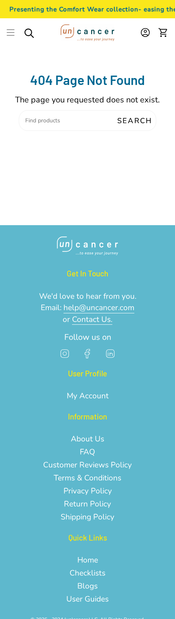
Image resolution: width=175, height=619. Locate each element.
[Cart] (163, 32)
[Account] (145, 32)
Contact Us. (92, 319)
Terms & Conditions (87, 478)
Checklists (87, 573)
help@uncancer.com (98, 307)
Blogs (87, 586)
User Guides (87, 599)
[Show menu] (10, 32)
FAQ (87, 452)
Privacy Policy (87, 491)
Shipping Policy (87, 517)
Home (87, 560)
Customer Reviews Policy (87, 465)
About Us (87, 439)
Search (134, 121)
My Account (88, 396)
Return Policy (87, 504)
